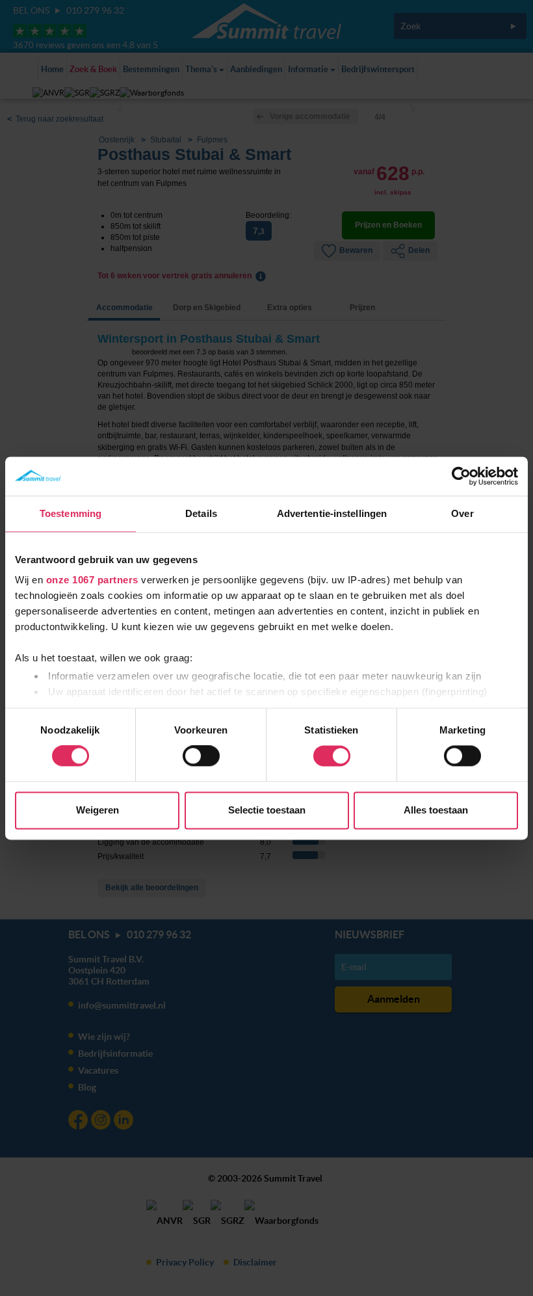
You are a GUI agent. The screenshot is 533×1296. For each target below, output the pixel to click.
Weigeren (97, 809)
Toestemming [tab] (70, 513)
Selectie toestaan (267, 809)
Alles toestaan (436, 809)
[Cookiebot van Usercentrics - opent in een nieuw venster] (461, 476)
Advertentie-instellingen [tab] (332, 513)
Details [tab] (201, 513)
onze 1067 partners (92, 579)
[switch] (201, 756)
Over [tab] (462, 513)
